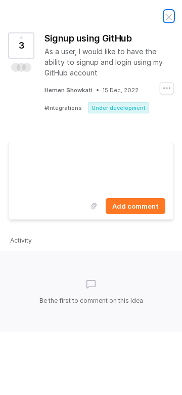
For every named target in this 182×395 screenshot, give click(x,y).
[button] (21, 67)
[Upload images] (93, 206)
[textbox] (91, 168)
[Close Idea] (169, 16)
